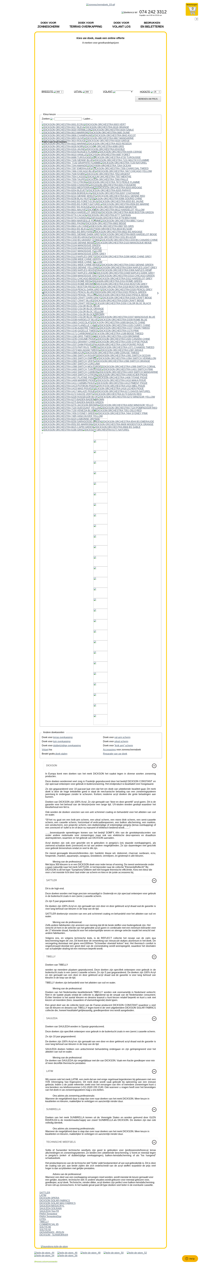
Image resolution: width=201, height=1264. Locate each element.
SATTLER (44, 1192)
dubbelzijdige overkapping (67, 745)
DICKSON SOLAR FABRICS (54, 1200)
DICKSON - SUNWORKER (53, 1235)
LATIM (42, 1195)
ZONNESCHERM (48, 24)
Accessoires (109, 749)
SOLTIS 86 (45, 1227)
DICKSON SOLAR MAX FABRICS (57, 1203)
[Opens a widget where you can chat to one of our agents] (190, 1259)
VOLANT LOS (121, 24)
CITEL (42, 1219)
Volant (45, 749)
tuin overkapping (61, 741)
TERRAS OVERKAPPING (85, 24)
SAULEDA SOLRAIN (50, 1208)
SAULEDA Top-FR (49, 1211)
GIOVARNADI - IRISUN (51, 1232)
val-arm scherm (122, 737)
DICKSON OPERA (49, 1198)
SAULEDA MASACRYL (51, 1206)
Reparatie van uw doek (115, 753)
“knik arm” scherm (123, 745)
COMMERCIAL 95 (49, 1224)
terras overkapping (63, 737)
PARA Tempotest (48, 1214)
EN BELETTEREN (152, 24)
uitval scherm (121, 741)
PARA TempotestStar (50, 1216)
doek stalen (61, 753)
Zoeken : (48, 118)
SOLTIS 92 (45, 1229)
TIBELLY (44, 1221)
